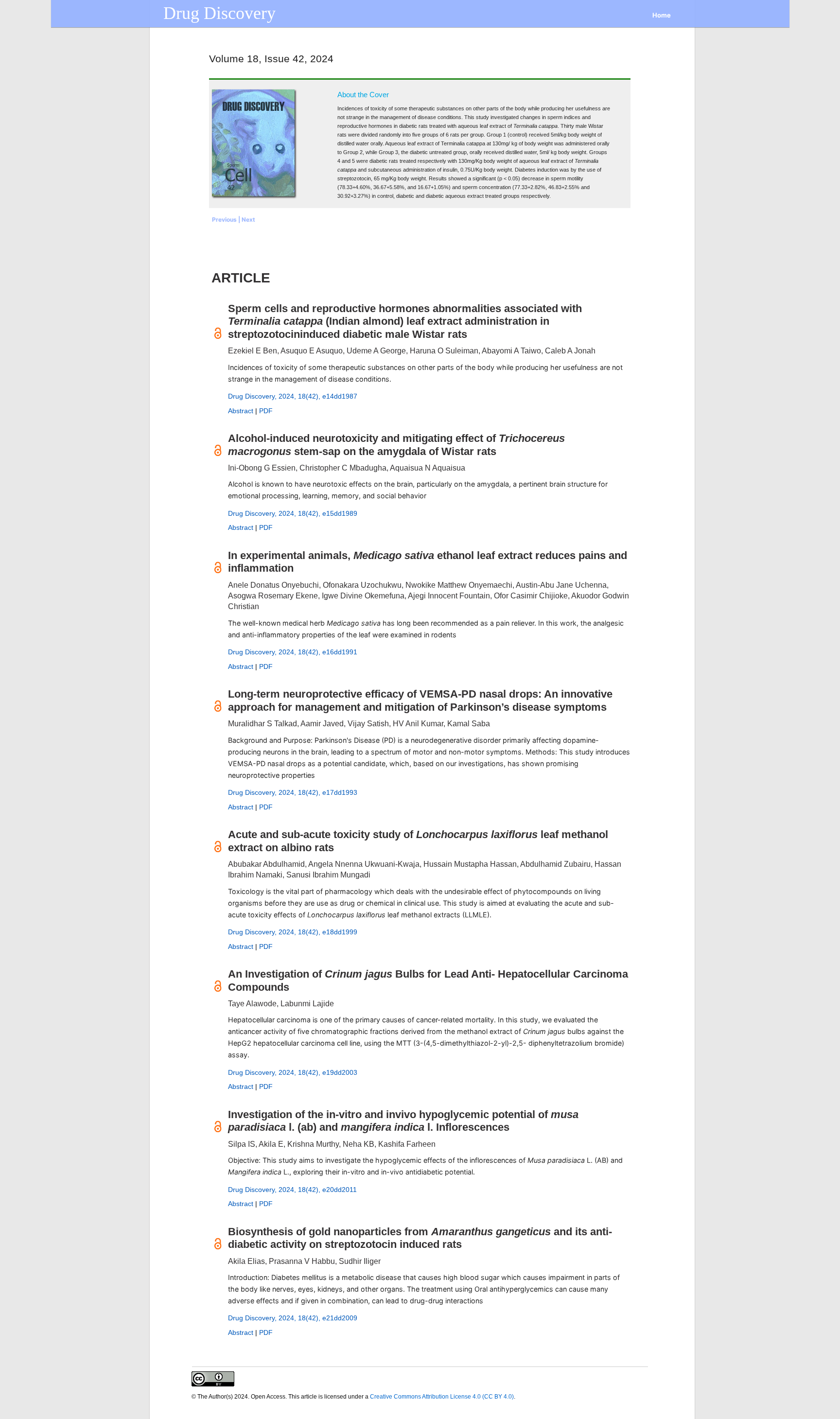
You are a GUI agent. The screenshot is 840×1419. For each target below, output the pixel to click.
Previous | (227, 219)
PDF (266, 411)
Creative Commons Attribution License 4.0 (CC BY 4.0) (442, 1396)
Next (248, 219)
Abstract (240, 411)
